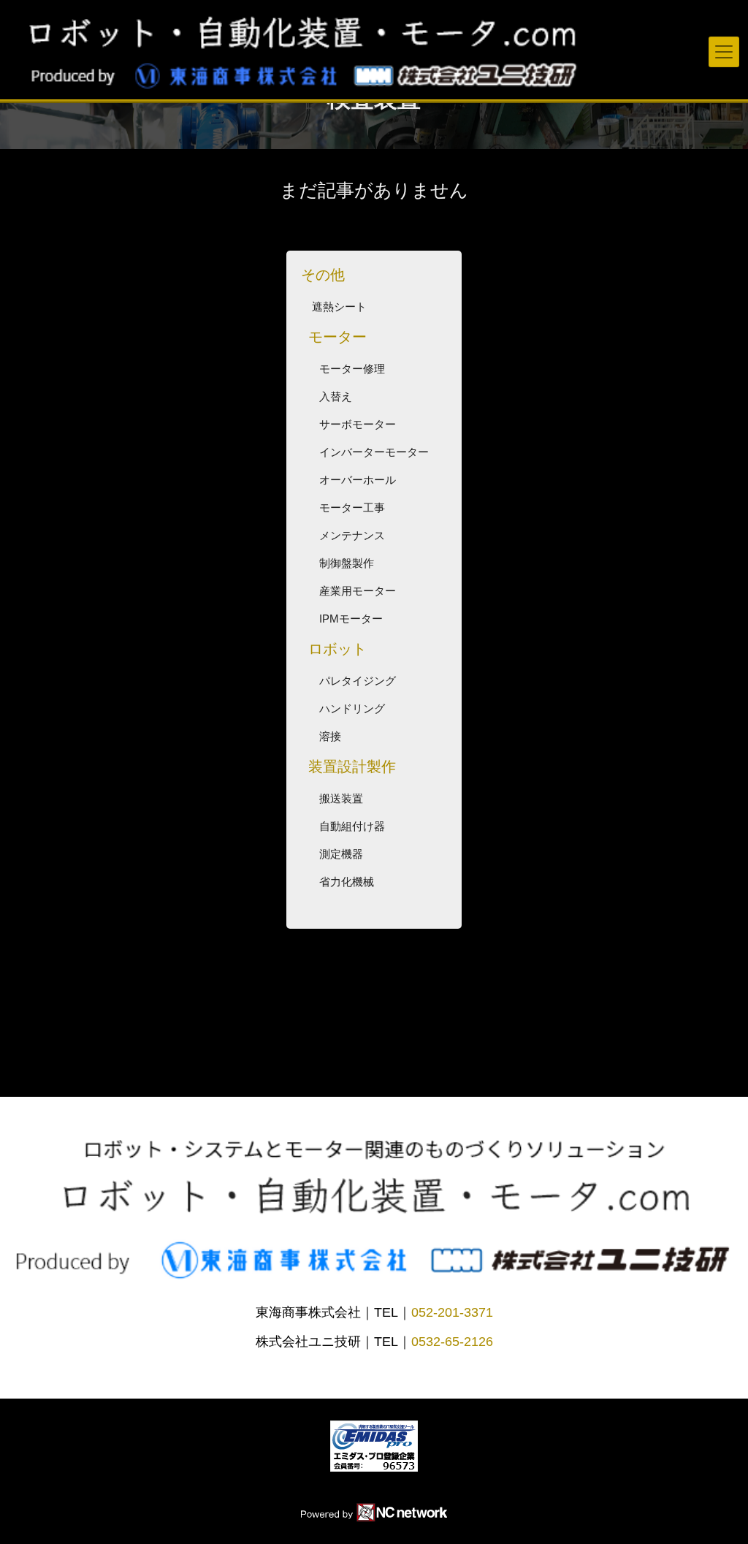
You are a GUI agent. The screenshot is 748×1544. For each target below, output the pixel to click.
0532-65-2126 (452, 1341)
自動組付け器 (352, 826)
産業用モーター (357, 591)
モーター (337, 337)
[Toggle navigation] (724, 52)
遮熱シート (339, 306)
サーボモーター (357, 424)
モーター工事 (352, 507)
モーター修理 (352, 368)
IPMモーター (351, 618)
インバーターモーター (374, 452)
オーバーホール (357, 480)
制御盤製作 (346, 563)
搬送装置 (341, 798)
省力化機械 (346, 881)
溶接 (330, 736)
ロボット (337, 649)
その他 (323, 275)
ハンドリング (352, 708)
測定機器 (341, 854)
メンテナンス (352, 535)
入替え (335, 396)
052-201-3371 (452, 1312)
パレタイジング (357, 680)
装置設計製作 (352, 766)
